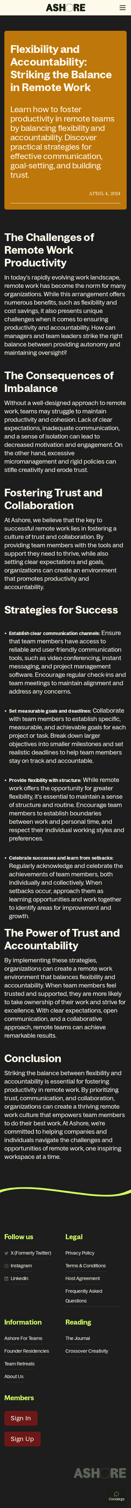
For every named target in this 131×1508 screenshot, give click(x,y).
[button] (123, 8)
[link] (31, 1253)
